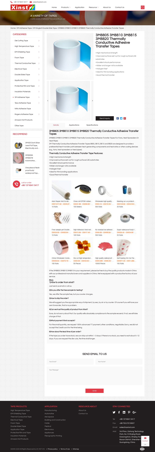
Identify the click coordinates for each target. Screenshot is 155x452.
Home (54, 7)
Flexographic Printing (53, 436)
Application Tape (21, 80)
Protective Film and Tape (25, 86)
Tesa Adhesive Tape (23, 103)
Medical (48, 426)
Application (79, 7)
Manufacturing (51, 410)
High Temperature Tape (24, 46)
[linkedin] (124, 412)
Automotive (49, 413)
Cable (47, 423)
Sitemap (76, 449)
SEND (94, 391)
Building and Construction (55, 420)
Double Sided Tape (22, 75)
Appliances (49, 433)
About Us (107, 7)
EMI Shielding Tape (22, 52)
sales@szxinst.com (39, 2)
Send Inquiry (105, 118)
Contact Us (119, 7)
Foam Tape (19, 57)
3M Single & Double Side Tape (45, 28)
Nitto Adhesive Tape (23, 109)
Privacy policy (53, 449)
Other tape (19, 126)
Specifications (92, 125)
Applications (74, 125)
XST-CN (42, 449)
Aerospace (49, 417)
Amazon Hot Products (23, 120)
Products (65, 7)
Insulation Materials (22, 92)
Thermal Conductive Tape (25, 63)
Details (56, 125)
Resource (93, 7)
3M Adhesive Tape (24, 28)
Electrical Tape (21, 69)
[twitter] (114, 412)
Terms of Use (65, 449)
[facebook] (119, 412)
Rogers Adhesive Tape (24, 114)
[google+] (134, 412)
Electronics (49, 429)
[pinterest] (129, 412)
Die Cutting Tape (21, 40)
